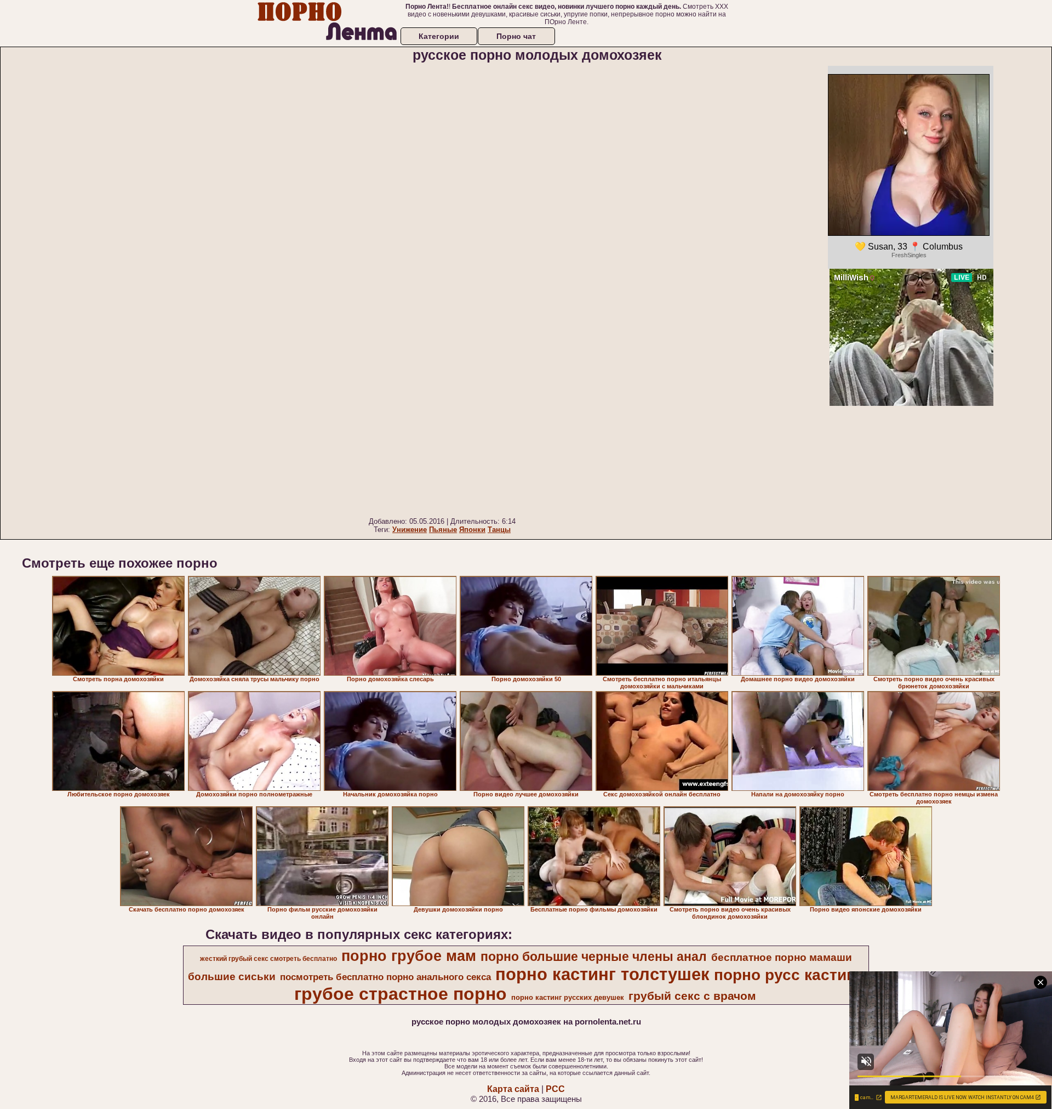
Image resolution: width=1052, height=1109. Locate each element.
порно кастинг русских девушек (567, 997)
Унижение (409, 529)
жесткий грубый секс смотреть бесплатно (268, 959)
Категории (439, 36)
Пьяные (443, 529)
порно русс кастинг (788, 974)
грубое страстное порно (400, 994)
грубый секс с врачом (692, 996)
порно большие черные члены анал (594, 956)
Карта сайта (513, 1089)
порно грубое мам (408, 956)
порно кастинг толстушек (602, 974)
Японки (472, 529)
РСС (555, 1089)
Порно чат (516, 36)
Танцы (499, 529)
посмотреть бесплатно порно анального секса (385, 976)
